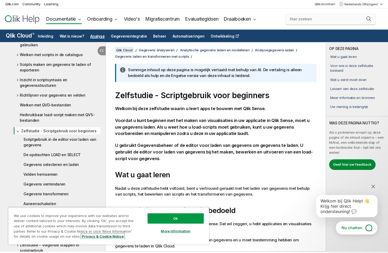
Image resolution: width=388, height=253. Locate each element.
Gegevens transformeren (46, 194)
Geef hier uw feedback (352, 164)
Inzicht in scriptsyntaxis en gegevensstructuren (43, 83)
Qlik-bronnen (325, 4)
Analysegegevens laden (274, 50)
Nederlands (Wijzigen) (361, 4)
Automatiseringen (189, 36)
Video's (132, 19)
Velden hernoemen (40, 174)
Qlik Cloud (20, 35)
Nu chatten (352, 227)
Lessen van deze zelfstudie (352, 89)
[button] (369, 18)
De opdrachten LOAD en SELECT (52, 154)
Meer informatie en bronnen (352, 98)
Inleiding (45, 36)
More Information (175, 231)
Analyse (97, 36)
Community (31, 4)
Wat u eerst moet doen (348, 80)
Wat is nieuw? (72, 36)
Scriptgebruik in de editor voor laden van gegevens (59, 142)
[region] (108, 226)
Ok (175, 218)
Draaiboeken (237, 19)
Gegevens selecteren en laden (51, 164)
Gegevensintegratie (129, 36)
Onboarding (99, 19)
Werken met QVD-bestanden (45, 105)
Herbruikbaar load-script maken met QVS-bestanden (57, 117)
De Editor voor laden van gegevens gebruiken (51, 42)
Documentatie (61, 19)
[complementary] (357, 147)
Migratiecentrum (162, 19)
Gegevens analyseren (156, 50)
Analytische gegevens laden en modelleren (215, 50)
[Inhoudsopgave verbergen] (102, 50)
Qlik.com (12, 4)
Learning (51, 4)
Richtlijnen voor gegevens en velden (52, 95)
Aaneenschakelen (39, 203)
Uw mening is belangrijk (349, 107)
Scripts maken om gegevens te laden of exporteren (55, 67)
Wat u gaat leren (343, 57)
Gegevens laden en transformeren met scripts (152, 56)
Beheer (159, 36)
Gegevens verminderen (44, 184)
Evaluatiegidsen (201, 19)
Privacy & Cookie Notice (103, 236)
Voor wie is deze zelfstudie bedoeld (351, 68)
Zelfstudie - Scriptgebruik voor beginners (59, 131)
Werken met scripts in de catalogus (51, 54)
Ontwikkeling (222, 36)
